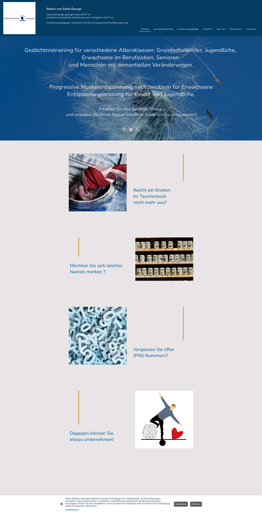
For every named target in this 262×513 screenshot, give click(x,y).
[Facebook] (123, 129)
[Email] (131, 129)
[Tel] (138, 129)
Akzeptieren (181, 504)
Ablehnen (196, 504)
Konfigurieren (72, 509)
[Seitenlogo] (19, 18)
